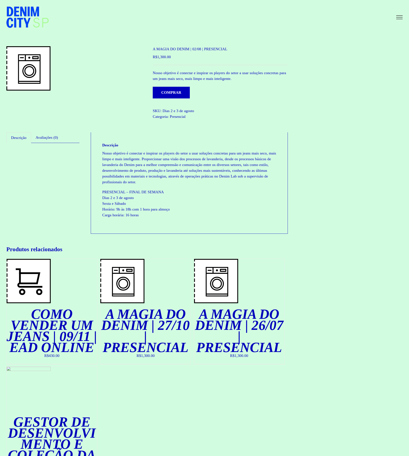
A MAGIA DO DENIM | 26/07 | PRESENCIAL (239, 330)
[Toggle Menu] (400, 17)
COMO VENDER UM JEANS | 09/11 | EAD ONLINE (52, 330)
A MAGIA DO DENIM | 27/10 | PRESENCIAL (145, 330)
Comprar (171, 92)
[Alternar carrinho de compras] (385, 17)
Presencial (178, 116)
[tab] (18, 137)
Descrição (18, 138)
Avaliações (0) (47, 137)
